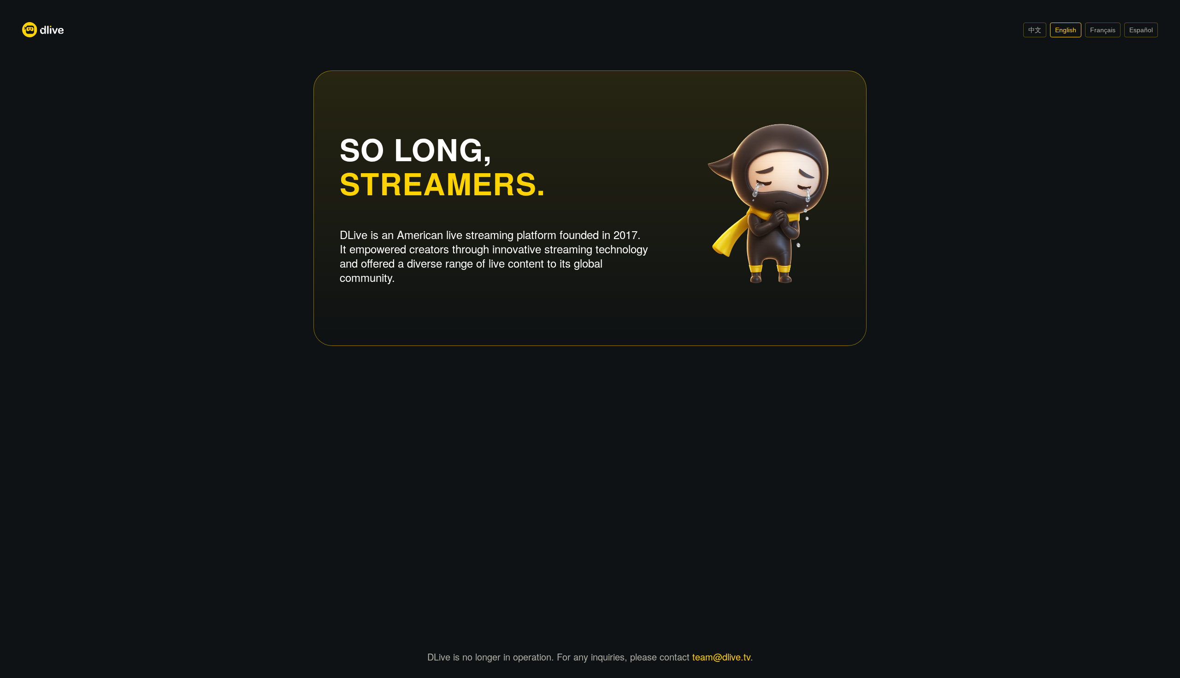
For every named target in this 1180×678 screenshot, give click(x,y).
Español (1141, 30)
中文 (1034, 30)
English (1065, 30)
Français (1102, 30)
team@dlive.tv (721, 656)
